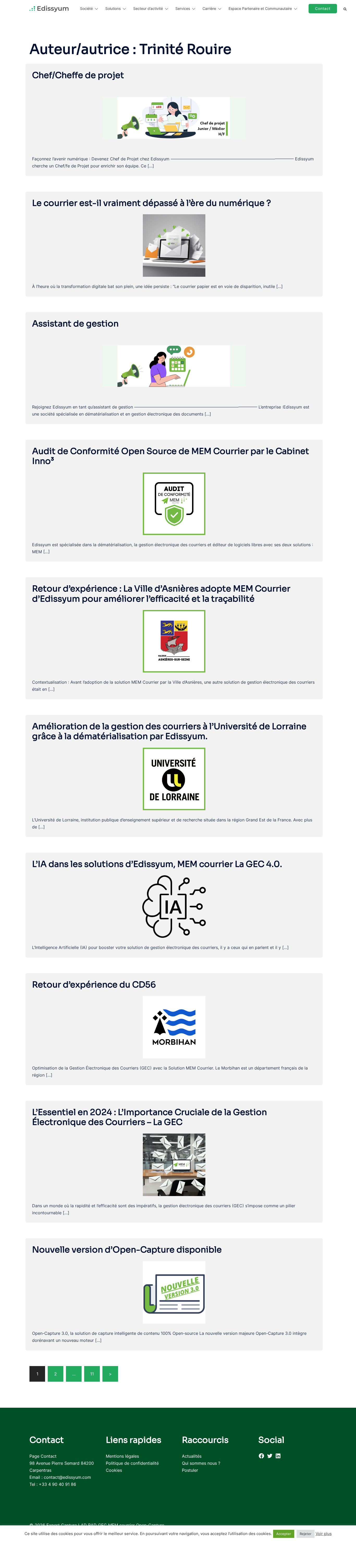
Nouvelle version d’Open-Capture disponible (127, 1249)
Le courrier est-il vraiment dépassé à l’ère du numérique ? (151, 203)
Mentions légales (122, 1456)
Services (182, 8)
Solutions (113, 8)
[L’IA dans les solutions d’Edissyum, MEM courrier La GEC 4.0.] (174, 906)
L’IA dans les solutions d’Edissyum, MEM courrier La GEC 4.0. (157, 864)
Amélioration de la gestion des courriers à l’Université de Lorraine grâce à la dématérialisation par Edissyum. (169, 731)
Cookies (114, 1470)
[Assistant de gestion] (174, 365)
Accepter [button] (283, 1534)
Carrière (209, 8)
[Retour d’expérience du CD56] (174, 1026)
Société (86, 8)
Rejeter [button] (305, 1534)
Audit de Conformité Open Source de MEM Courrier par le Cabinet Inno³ (170, 456)
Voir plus (324, 1533)
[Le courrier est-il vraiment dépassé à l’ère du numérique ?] (174, 245)
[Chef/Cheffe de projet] (174, 117)
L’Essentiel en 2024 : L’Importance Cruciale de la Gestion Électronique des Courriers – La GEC (149, 1117)
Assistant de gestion (75, 323)
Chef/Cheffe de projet (78, 75)
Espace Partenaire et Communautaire (260, 8)
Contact (322, 8)
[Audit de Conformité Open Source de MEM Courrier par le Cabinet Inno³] (174, 503)
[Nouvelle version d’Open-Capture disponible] (174, 1291)
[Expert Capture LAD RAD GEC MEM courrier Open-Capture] (49, 8)
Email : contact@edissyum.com (60, 1477)
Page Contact (43, 1456)
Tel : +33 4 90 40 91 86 (52, 1484)
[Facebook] (261, 1457)
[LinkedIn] (278, 1457)
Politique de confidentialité (132, 1463)
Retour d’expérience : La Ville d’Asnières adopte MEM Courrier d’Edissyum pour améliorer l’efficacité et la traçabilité (161, 593)
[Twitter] (270, 1457)
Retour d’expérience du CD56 (94, 984)
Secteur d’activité (148, 8)
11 (92, 1373)
